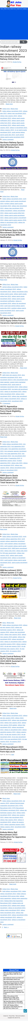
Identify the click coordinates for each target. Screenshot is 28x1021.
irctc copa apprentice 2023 (12, 453)
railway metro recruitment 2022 (10, 910)
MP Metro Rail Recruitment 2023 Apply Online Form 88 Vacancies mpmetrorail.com (13, 320)
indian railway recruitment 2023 (12, 111)
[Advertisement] (14, 25)
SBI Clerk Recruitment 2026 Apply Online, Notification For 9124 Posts (13, 1002)
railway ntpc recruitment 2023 (13, 208)
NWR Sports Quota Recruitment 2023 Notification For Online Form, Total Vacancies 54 (13, 479)
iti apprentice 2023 (14, 458)
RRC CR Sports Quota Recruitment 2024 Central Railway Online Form (12, 56)
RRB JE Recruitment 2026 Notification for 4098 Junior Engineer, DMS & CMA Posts (11, 997)
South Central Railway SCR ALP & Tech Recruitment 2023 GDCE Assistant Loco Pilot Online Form (13, 660)
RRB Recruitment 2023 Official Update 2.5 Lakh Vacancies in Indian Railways (13, 572)
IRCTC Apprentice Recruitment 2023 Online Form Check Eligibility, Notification (12, 410)
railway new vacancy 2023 (8, 116)
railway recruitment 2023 (12, 398)
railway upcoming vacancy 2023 (14, 824)
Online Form (13, 8)
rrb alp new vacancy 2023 (12, 646)
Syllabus (25, 8)
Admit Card (19, 8)
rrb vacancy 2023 (15, 651)
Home (2, 8)
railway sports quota (6, 294)
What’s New (6, 8)
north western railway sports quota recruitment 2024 (13, 201)
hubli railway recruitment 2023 (11, 891)
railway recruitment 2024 (19, 291)
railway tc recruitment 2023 (18, 127)
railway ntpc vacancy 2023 (8, 820)
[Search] (23, 41)
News (4, 622)
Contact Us (5, 1015)
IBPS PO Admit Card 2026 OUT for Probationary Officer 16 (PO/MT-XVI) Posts (14, 992)
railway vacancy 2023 (7, 130)
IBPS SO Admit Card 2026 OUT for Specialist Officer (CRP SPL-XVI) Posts (13, 974)
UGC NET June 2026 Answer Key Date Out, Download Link (13, 987)
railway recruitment (6, 210)
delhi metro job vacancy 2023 (11, 375)
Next (6, 927)
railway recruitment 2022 (19, 915)
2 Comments (6, 403)
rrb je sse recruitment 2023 (12, 739)
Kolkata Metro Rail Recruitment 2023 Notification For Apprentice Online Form (13, 835)
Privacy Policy (12, 1015)
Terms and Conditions (20, 1015)
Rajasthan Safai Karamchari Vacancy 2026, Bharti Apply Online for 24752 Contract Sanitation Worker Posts (14, 983)
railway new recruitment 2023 (16, 113)
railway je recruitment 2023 (12, 391)
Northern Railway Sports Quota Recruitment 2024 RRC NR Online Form (12, 144)
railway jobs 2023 (16, 463)
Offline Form (6, 284)
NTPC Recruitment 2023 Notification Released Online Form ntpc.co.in (13, 749)
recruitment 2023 (17, 401)
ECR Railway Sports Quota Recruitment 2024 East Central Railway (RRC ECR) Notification (12, 233)
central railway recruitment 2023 (12, 287)
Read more (9, 104)
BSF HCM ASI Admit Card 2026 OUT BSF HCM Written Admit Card (14, 978)
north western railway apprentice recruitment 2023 (12, 541)
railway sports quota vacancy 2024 (15, 220)
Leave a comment (8, 139)
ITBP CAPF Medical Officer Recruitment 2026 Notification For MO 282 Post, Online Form (13, 1006)
